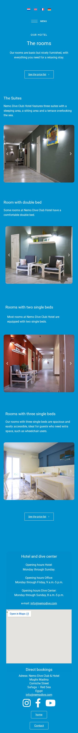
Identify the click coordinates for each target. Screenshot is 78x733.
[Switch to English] (35, 9)
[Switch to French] (42, 9)
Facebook (38, 702)
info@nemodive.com (43, 603)
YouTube (50, 702)
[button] (39, 74)
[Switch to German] (49, 9)
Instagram (27, 702)
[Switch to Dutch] (28, 9)
